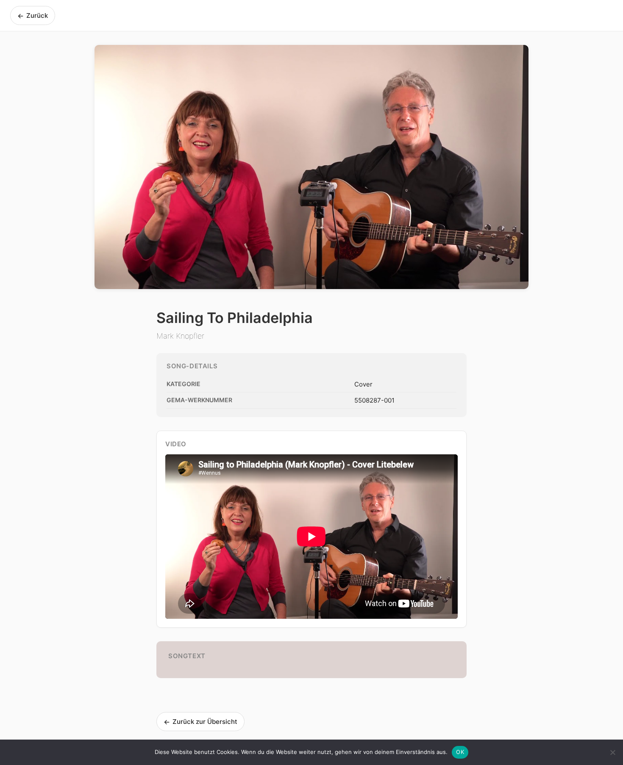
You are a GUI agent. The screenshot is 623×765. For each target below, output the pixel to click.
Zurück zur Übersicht (200, 722)
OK (460, 751)
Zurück (32, 15)
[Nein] (612, 752)
